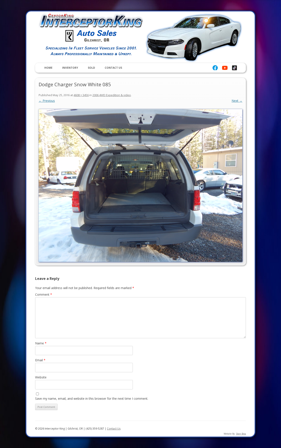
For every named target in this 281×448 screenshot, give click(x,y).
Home (48, 68)
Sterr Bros (241, 433)
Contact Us (113, 68)
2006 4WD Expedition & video (111, 95)
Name (41, 343)
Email (40, 360)
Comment (43, 294)
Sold (91, 68)
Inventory (70, 68)
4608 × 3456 (81, 95)
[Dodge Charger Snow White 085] (140, 185)
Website (41, 377)
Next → (237, 101)
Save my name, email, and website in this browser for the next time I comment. (91, 398)
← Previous (47, 101)
